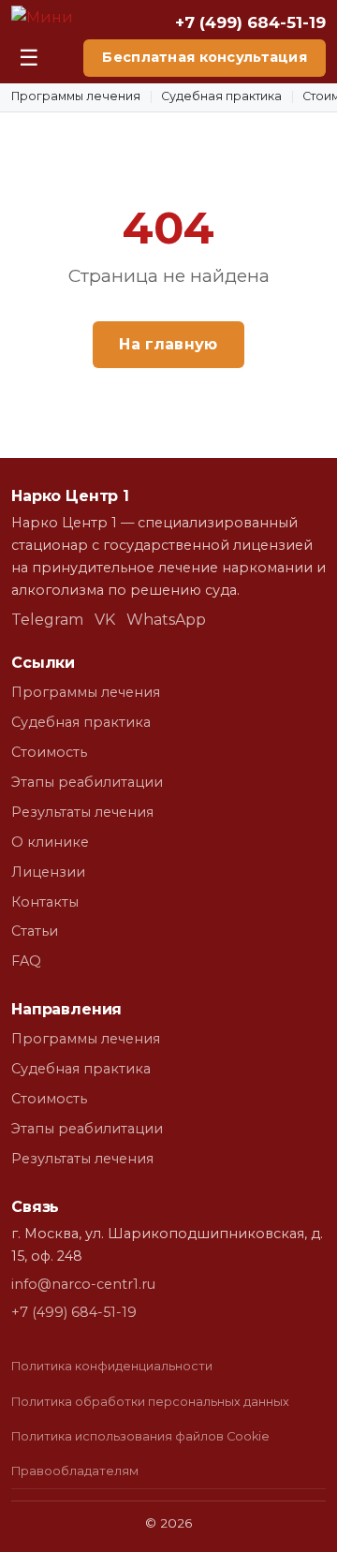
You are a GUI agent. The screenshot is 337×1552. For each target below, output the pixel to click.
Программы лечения (75, 96)
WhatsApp (166, 619)
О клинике (50, 842)
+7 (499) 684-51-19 (250, 22)
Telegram (47, 619)
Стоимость (49, 752)
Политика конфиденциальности (111, 1366)
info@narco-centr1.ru (83, 1284)
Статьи (34, 931)
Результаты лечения (82, 812)
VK (105, 619)
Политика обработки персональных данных (150, 1402)
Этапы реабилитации (87, 782)
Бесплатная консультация (204, 57)
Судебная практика (221, 96)
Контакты (45, 902)
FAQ (26, 961)
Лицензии (48, 872)
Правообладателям (75, 1471)
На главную (168, 344)
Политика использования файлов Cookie (140, 1436)
